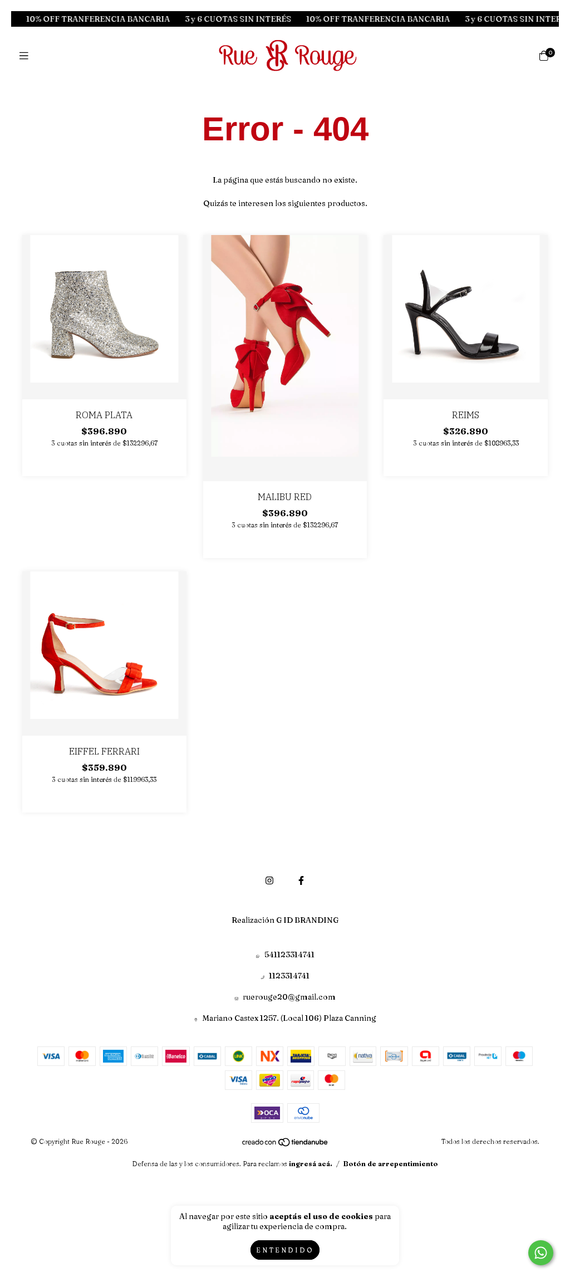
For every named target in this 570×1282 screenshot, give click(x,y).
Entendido (285, 1250)
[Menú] (26, 56)
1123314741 (289, 976)
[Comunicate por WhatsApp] (540, 1252)
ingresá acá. (310, 1163)
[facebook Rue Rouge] (301, 880)
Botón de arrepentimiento (390, 1163)
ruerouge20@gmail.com (289, 997)
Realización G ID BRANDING (285, 920)
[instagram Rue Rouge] (269, 880)
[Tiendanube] (285, 1144)
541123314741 (289, 955)
